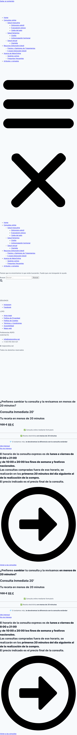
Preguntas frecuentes (16, 58)
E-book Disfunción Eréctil (17, 51)
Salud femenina (13, 33)
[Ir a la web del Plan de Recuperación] (36, 381)
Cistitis (13, 35)
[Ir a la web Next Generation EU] (36, 396)
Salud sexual (12, 41)
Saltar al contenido (7, 1)
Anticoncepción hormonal (20, 38)
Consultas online (10, 20)
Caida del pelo (16, 30)
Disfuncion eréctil (17, 25)
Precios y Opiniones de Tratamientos (21, 48)
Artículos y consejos (11, 61)
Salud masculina (14, 23)
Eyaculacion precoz (18, 28)
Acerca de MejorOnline (12, 53)
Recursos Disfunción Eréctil (14, 46)
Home (6, 18)
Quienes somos (13, 56)
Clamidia (14, 43)
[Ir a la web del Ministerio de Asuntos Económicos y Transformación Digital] (36, 365)
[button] (38, 142)
